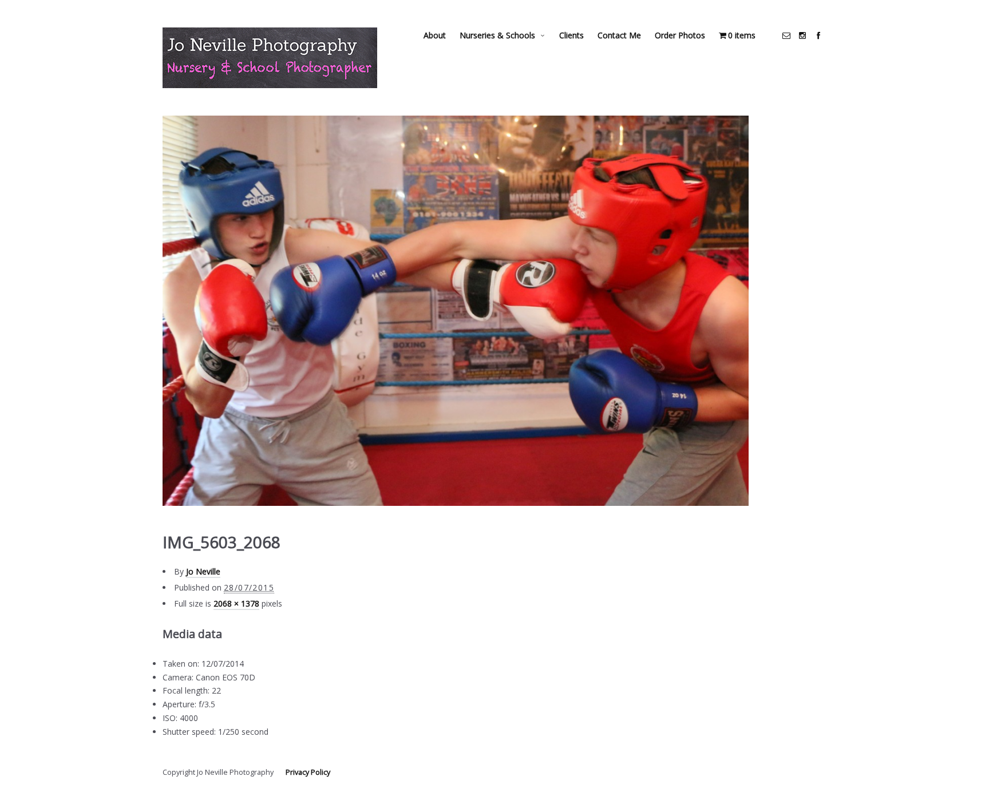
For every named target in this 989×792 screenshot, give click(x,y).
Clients (571, 35)
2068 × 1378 (236, 603)
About (435, 35)
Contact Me (619, 35)
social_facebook (818, 35)
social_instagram (802, 35)
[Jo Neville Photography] (270, 57)
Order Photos (680, 35)
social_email (786, 35)
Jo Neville (203, 571)
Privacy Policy (308, 772)
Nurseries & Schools (497, 35)
